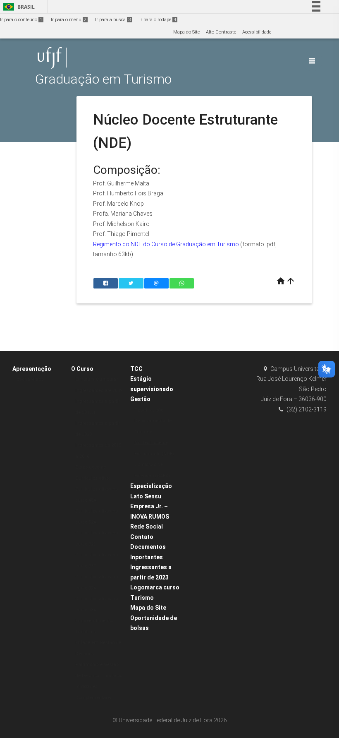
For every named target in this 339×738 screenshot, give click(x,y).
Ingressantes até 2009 (98, 390)
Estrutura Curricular (96, 379)
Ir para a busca (113, 19)
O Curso (82, 368)
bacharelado (30, 379)
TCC (136, 368)
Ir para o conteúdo (21, 19)
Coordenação (148, 410)
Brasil (17, 6)
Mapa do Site (186, 32)
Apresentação (31, 368)
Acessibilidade (256, 32)
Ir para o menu (68, 19)
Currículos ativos (93, 478)
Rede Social (146, 526)
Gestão (140, 399)
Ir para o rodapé (157, 19)
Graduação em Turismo (103, 79)
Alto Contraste (221, 32)
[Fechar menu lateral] (312, 60)
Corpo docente (90, 467)
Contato (141, 537)
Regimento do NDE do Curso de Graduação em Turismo (166, 244)
